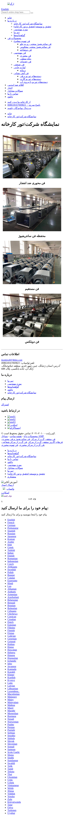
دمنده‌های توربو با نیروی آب (34, 82)
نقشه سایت (16, 436)
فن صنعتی (19, 64)
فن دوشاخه (26, 50)
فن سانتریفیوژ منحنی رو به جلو (35, 44)
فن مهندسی (20, 53)
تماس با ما (12, 93)
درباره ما (11, 20)
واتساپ (10, 489)
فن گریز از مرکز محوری (31, 445)
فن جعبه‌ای (25, 61)
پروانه (23, 70)
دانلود (10, 96)
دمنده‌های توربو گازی (30, 79)
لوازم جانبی (19, 67)
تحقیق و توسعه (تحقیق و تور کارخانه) (32, 26)
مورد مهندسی (21, 29)
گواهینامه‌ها (19, 35)
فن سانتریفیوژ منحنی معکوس (35, 47)
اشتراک (5, 404)
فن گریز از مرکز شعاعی (14, 442)
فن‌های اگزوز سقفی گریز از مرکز (45, 442)
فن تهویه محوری (9, 445)
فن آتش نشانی (21, 73)
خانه (9, 17)
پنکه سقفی (25, 58)
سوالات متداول (15, 90)
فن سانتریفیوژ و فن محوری (16, 439)
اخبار (9, 88)
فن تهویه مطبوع (22, 41)
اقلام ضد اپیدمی (15, 85)
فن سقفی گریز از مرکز (43, 439)
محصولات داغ (31, 436)
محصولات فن (14, 38)
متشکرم (11, 476)
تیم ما (17, 32)
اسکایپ (5, 492)
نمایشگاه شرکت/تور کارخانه (28, 23)
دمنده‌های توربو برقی (30, 76)
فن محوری (25, 55)
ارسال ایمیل (7, 485)
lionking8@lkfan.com (11, 360)
